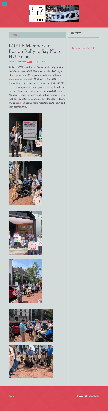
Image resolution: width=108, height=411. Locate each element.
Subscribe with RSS (85, 48)
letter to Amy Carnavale (21, 79)
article (19, 102)
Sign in (78, 32)
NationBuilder (93, 395)
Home (14, 34)
